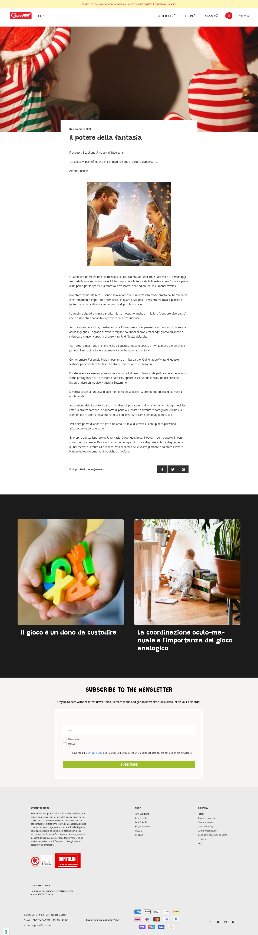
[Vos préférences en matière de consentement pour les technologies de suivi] (6, 931)
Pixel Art (139, 835)
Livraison (202, 839)
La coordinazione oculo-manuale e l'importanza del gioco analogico (185, 641)
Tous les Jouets (142, 814)
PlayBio (138, 830)
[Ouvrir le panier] (228, 15)
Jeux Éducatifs (141, 818)
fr (44, 15)
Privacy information (96, 920)
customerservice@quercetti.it (59, 891)
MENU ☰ (244, 15)
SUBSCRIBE (129, 764)
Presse (201, 814)
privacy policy (94, 752)
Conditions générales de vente (212, 835)
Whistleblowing (205, 826)
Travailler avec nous (207, 818)
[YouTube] (218, 921)
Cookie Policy (113, 920)
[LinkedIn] (233, 921)
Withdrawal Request (207, 830)
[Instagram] (225, 921)
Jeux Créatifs (141, 822)
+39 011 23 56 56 (45, 894)
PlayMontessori (142, 826)
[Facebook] (210, 921)
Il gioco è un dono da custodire (68, 633)
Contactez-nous (205, 822)
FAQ (200, 843)
